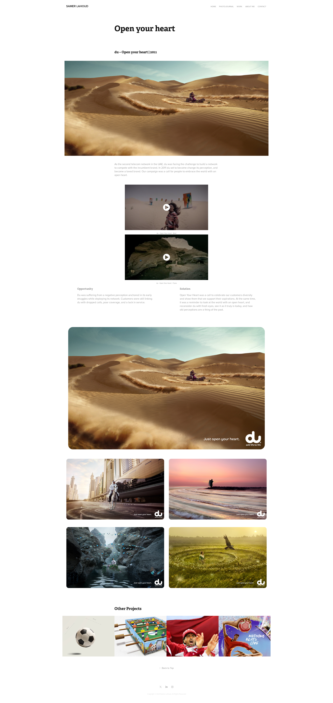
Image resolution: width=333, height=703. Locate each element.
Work (239, 6)
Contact (262, 6)
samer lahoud (77, 6)
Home (213, 6)
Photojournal (226, 6)
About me (250, 6)
